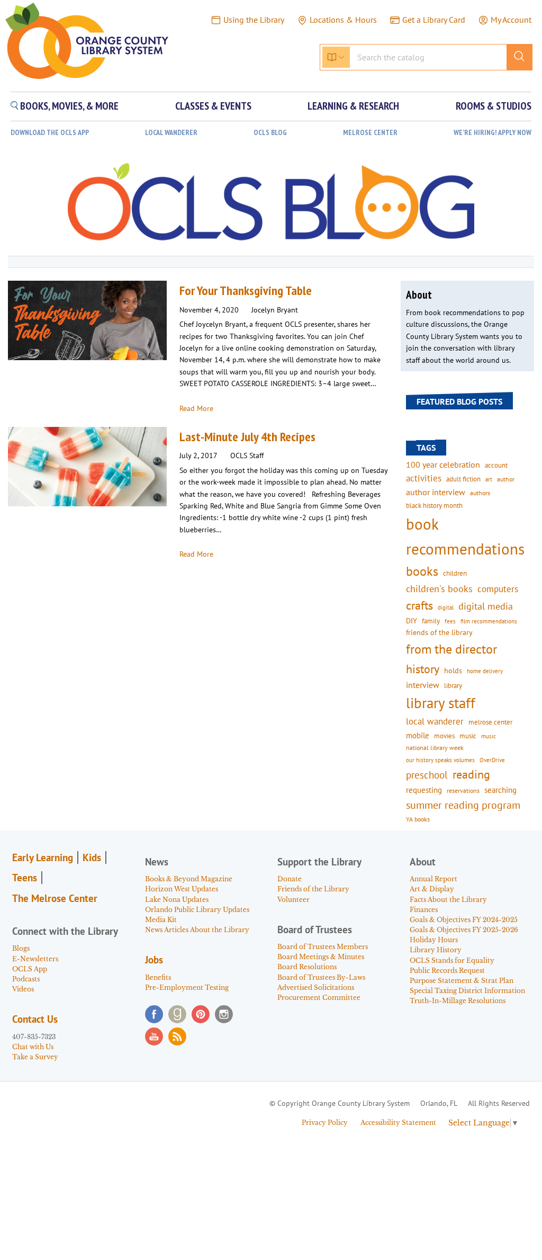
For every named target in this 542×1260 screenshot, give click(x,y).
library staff (440, 703)
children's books (439, 589)
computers (497, 589)
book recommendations (465, 536)
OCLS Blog (270, 133)
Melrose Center (370, 133)
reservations (463, 790)
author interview (435, 492)
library (453, 685)
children (455, 573)
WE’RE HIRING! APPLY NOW (492, 133)
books (422, 571)
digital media (485, 606)
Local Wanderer (171, 133)
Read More (196, 408)
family (431, 620)
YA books (418, 819)
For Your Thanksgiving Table (245, 290)
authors (480, 492)
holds (453, 670)
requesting (424, 790)
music (467, 735)
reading (471, 774)
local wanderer (435, 721)
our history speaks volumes (440, 760)
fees (450, 621)
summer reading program (463, 804)
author (505, 479)
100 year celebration (443, 464)
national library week (435, 747)
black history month (434, 505)
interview (422, 685)
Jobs (154, 959)
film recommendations (488, 621)
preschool (427, 774)
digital (446, 607)
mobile (417, 735)
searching (500, 790)
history (422, 668)
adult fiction (463, 479)
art (488, 479)
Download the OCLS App (50, 133)
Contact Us (35, 1019)
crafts (419, 605)
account (496, 465)
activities (423, 478)
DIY (411, 620)
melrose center (490, 722)
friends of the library (439, 632)
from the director (451, 648)
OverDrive (492, 760)
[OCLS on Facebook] (154, 1014)
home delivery (485, 671)
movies (444, 735)
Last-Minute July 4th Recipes (247, 436)
